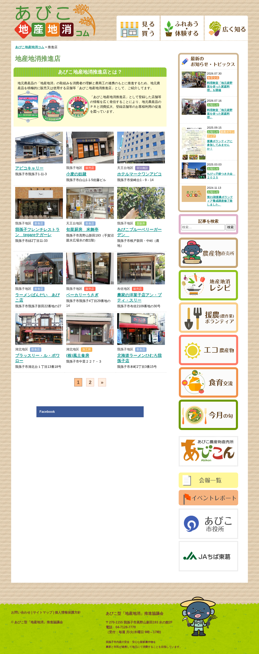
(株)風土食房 (77, 355)
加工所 (86, 349)
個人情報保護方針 (68, 612)
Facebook (47, 411)
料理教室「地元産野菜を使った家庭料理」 (219, 113)
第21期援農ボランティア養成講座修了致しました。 (220, 200)
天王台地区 (125, 168)
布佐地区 (123, 288)
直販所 (141, 223)
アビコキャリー (29, 168)
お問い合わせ (21, 612)
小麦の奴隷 (76, 174)
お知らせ (213, 105)
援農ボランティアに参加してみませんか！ (219, 145)
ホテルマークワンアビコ (139, 174)
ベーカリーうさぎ (82, 295)
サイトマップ (42, 612)
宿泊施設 (142, 168)
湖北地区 (21, 349)
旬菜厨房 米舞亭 (82, 229)
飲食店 (39, 223)
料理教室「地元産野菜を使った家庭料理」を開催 (219, 86)
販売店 (90, 168)
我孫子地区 (74, 168)
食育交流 (213, 77)
